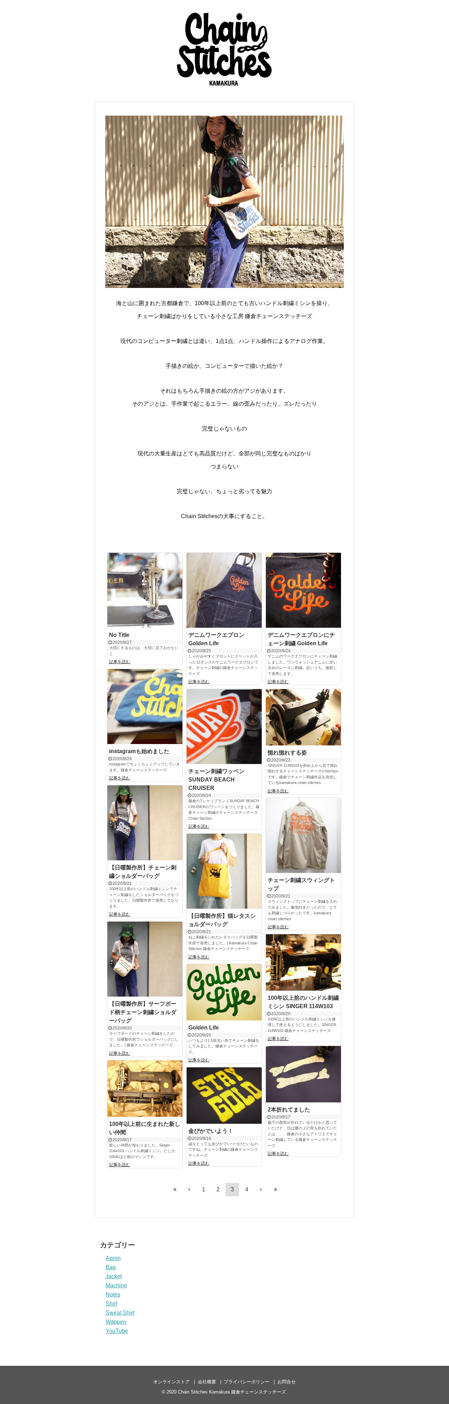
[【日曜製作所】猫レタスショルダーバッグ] (224, 871)
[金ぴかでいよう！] (224, 1095)
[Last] (275, 1189)
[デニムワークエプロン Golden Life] (224, 590)
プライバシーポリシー (246, 1381)
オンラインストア (171, 1381)
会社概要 (207, 1381)
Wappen (116, 1322)
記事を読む (119, 661)
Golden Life (203, 1028)
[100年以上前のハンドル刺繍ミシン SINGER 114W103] (303, 962)
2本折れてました (289, 1110)
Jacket (114, 1276)
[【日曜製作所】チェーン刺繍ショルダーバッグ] (144, 822)
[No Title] (144, 590)
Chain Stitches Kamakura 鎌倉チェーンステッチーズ (232, 1392)
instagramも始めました (139, 751)
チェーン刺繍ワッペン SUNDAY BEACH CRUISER (216, 779)
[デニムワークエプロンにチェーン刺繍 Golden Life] (303, 590)
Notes (113, 1295)
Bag (111, 1267)
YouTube (117, 1331)
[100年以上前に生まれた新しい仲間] (144, 1088)
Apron (113, 1258)
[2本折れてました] (303, 1074)
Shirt (111, 1304)
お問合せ (286, 1381)
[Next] (261, 1189)
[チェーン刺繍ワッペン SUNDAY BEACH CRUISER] (224, 726)
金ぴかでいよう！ (210, 1131)
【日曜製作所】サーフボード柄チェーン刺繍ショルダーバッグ (142, 1012)
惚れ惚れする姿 (287, 753)
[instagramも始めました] (144, 706)
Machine (116, 1285)
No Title (119, 635)
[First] (174, 1189)
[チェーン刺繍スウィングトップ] (303, 835)
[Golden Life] (224, 992)
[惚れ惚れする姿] (303, 717)
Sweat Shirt (120, 1313)
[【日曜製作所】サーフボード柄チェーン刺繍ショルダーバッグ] (144, 959)
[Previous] (189, 1189)
